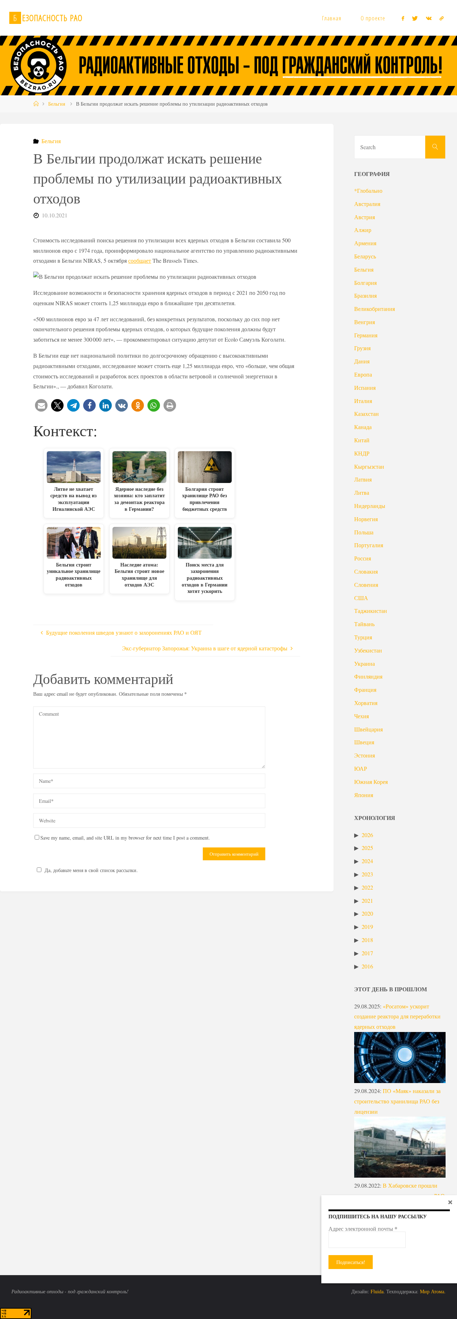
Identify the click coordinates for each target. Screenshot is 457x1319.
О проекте (373, 18)
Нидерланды (369, 505)
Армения (365, 243)
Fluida (376, 1291)
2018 (367, 939)
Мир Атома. (433, 1291)
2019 (367, 926)
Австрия (364, 217)
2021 (367, 900)
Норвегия (366, 519)
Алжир (362, 229)
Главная (331, 18)
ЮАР (360, 768)
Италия (363, 400)
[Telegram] (442, 18)
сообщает (139, 260)
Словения (366, 584)
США (361, 597)
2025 (367, 847)
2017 (367, 953)
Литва (361, 492)
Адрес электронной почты (362, 1229)
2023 (367, 874)
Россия (362, 558)
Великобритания (374, 308)
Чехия (361, 716)
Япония (363, 795)
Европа (363, 374)
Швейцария (368, 729)
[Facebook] (403, 18)
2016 (367, 966)
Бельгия (56, 103)
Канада (363, 427)
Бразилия (365, 295)
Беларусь (365, 256)
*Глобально (368, 190)
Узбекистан (368, 650)
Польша (363, 532)
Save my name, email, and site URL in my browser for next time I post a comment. (125, 837)
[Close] (450, 1202)
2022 (367, 887)
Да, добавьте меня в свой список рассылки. (91, 870)
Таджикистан (370, 610)
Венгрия (364, 322)
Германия (365, 335)
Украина (364, 663)
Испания (365, 387)
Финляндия (368, 676)
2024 (367, 861)
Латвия (363, 479)
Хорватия (365, 702)
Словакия (366, 571)
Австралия (367, 203)
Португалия (368, 545)
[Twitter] (415, 18)
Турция (363, 637)
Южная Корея (371, 781)
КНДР (362, 453)
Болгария (365, 282)
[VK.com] (429, 18)
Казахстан (366, 413)
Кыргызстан (369, 466)
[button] (41, 405)
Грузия (362, 348)
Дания (362, 361)
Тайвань (364, 624)
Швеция (364, 742)
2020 (367, 913)
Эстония (364, 755)
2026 (367, 835)
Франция (365, 689)
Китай (362, 440)
